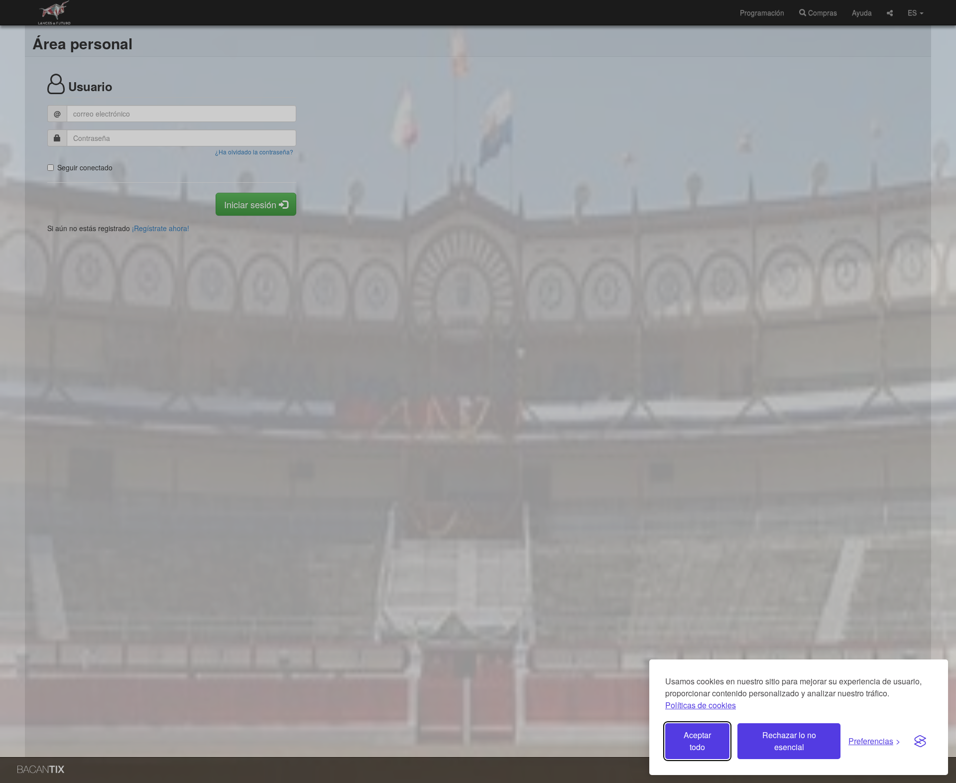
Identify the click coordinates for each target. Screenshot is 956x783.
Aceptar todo (697, 741)
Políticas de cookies (700, 705)
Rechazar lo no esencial (789, 741)
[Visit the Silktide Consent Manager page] (920, 741)
